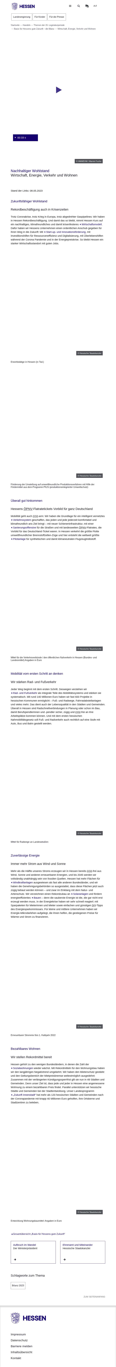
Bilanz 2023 (18, 1285)
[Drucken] (35, 182)
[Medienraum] (87, 6)
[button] (58, 90)
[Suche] (79, 6)
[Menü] (70, 6)
